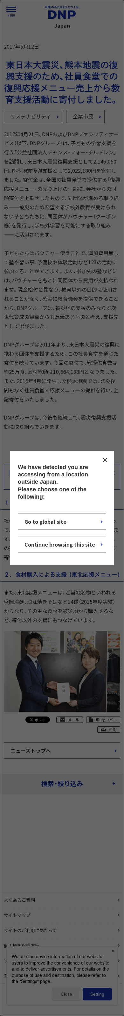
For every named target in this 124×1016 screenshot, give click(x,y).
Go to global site (45, 521)
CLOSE (105, 459)
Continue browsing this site (59, 544)
